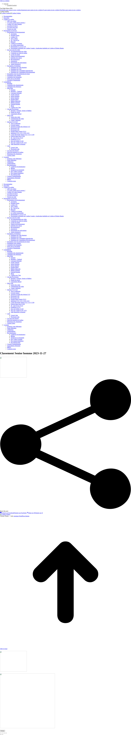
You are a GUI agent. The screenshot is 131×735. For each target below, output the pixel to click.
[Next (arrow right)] (2, 734)
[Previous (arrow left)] (0, 734)
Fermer (2, 731)
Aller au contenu (4, 1)
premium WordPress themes (21, 516)
